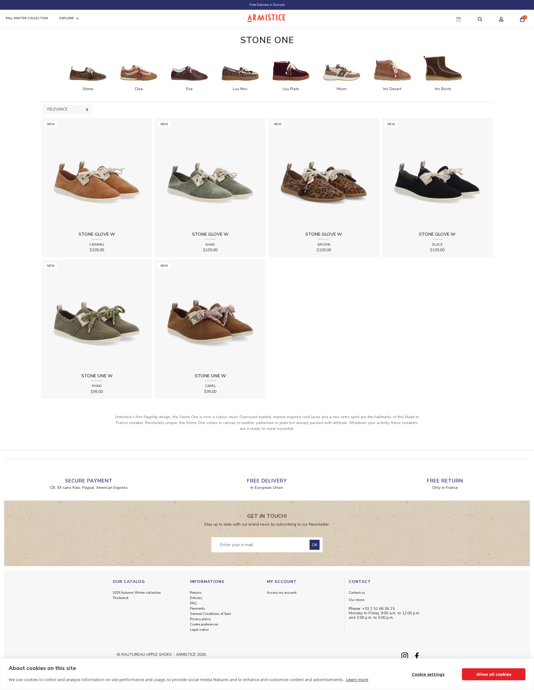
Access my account (281, 592)
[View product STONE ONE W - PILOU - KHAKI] (96, 314)
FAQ (193, 603)
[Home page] (267, 18)
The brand (120, 598)
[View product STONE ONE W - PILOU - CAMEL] (210, 314)
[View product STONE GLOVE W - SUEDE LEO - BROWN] (323, 173)
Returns (196, 592)
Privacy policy (200, 619)
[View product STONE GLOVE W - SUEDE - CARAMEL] (96, 173)
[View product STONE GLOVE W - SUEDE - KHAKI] (210, 173)
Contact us (357, 592)
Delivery (196, 598)
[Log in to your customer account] (501, 19)
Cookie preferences (204, 624)
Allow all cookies (493, 674)
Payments (197, 608)
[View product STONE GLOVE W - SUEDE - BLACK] (437, 173)
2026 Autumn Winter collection (137, 592)
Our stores (357, 600)
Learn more (357, 679)
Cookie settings (428, 674)
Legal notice (199, 629)
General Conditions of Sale (210, 614)
